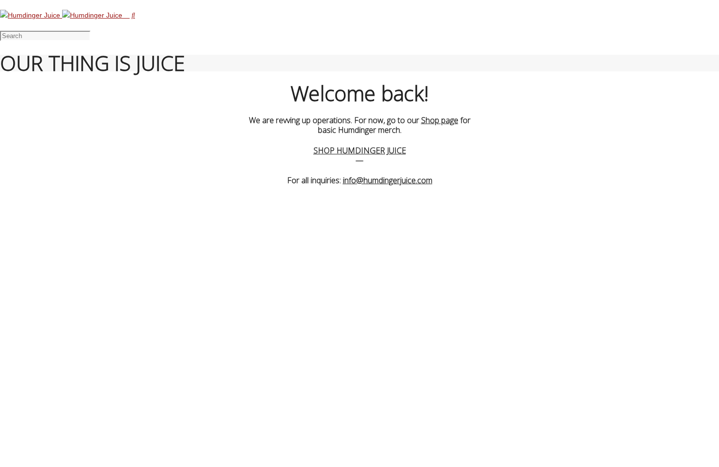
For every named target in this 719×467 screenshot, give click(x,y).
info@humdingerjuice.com (387, 180)
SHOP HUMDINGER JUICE (360, 150)
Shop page (439, 120)
